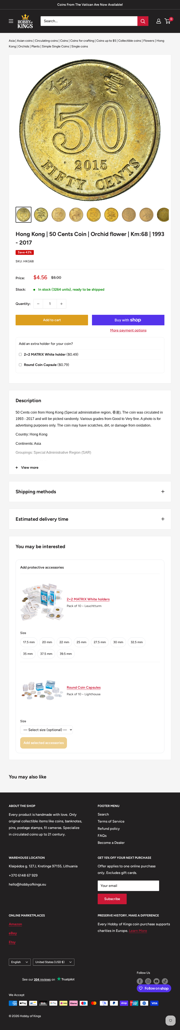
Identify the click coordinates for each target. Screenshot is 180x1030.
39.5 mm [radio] (66, 654)
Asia (12, 41)
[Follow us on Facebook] (140, 981)
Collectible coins (129, 41)
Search (103, 814)
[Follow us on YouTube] (156, 981)
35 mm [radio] (28, 654)
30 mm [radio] (118, 642)
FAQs (102, 836)
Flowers (148, 41)
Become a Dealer (111, 843)
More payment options (128, 330)
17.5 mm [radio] (29, 642)
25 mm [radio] (81, 642)
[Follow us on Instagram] (148, 981)
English (16, 962)
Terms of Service (111, 821)
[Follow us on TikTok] (165, 981)
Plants (35, 46)
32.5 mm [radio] (137, 642)
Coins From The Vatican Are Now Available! (90, 5)
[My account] (159, 21)
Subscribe (112, 899)
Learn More (138, 931)
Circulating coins (46, 41)
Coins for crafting (82, 41)
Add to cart (52, 320)
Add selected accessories (43, 743)
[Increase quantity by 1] (61, 303)
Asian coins (25, 41)
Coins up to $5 (106, 41)
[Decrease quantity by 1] (38, 303)
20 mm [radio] (47, 642)
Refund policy (109, 829)
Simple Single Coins (55, 46)
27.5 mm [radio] (100, 642)
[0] (167, 21)
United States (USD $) (50, 962)
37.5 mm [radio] (46, 654)
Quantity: (23, 304)
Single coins (79, 46)
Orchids (23, 46)
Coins (64, 41)
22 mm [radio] (64, 642)
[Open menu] (11, 21)
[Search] (142, 21)
